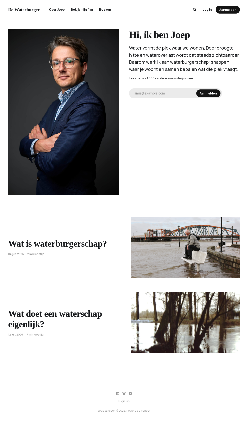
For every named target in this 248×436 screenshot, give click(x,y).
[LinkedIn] (117, 393)
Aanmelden (227, 10)
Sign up (124, 401)
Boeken (105, 9)
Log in (207, 9)
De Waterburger (24, 9)
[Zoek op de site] (195, 10)
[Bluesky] (124, 393)
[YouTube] (130, 393)
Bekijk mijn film (82, 9)
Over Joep (57, 9)
